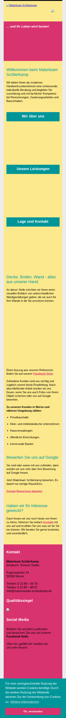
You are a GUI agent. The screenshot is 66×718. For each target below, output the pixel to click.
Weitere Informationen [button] (24, 701)
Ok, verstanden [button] (33, 711)
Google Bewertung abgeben (24, 491)
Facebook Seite (43, 373)
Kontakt (48, 522)
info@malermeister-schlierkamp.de (29, 591)
